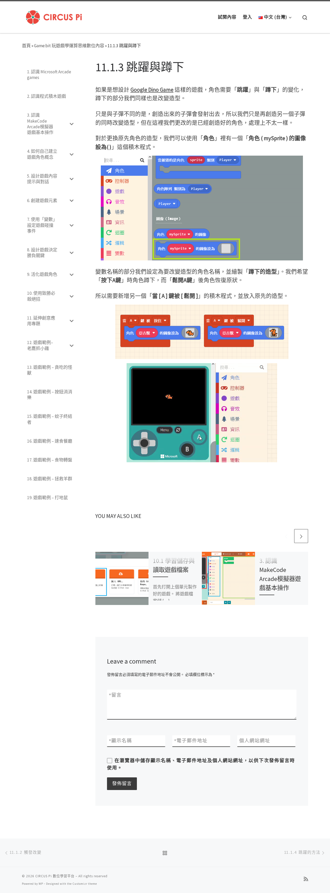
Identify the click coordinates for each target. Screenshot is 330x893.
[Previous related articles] (286, 536)
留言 (115, 695)
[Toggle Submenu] (71, 123)
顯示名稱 (120, 740)
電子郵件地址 (191, 740)
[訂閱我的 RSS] (306, 879)
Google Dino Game (152, 89)
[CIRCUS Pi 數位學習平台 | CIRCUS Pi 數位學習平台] (54, 16)
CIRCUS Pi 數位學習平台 (55, 876)
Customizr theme (84, 884)
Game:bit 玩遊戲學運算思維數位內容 (69, 46)
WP (41, 884)
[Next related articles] (301, 536)
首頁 (26, 46)
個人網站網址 (254, 740)
